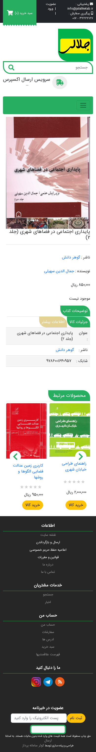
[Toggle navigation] (83, 105)
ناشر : (85, 257)
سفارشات (48, 632)
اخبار (48, 602)
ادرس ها (48, 639)
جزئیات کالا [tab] (78, 322)
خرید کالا (32, 505)
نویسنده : (82, 271)
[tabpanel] (48, 347)
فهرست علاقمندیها (48, 654)
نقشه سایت (48, 534)
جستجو (48, 594)
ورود (50, 9)
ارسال (48, 740)
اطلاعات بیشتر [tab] (53, 322)
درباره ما (48, 564)
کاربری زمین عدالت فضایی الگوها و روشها (28, 471)
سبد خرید (48, 646)
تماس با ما (48, 572)
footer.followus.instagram (36, 681)
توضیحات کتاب (75, 311)
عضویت (51, 4)
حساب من (48, 624)
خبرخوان (59, 681)
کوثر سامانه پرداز (33, 745)
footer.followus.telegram (48, 681)
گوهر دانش (71, 257)
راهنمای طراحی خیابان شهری (74, 466)
